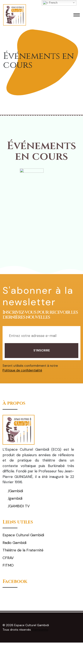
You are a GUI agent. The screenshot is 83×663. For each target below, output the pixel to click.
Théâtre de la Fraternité (23, 550)
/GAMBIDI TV (18, 506)
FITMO (8, 565)
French (52, 2)
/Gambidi (15, 491)
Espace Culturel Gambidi (23, 535)
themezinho (40, 629)
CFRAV (8, 557)
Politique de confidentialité (22, 370)
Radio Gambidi (14, 542)
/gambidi (14, 498)
